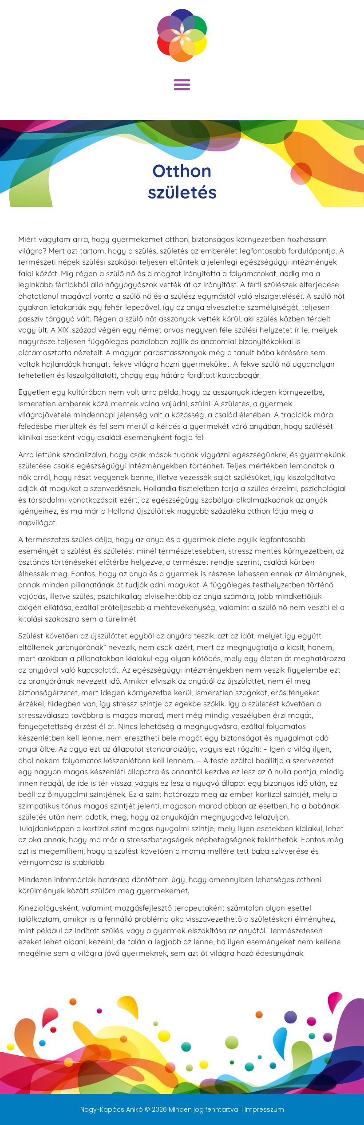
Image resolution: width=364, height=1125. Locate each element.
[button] (182, 84)
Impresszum (264, 1109)
